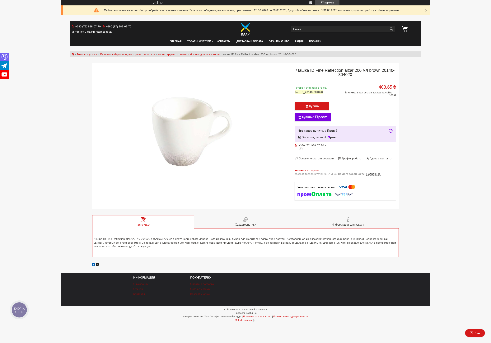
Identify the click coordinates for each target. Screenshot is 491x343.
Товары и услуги (199, 41)
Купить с (308, 117)
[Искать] (392, 29)
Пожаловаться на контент (257, 316)
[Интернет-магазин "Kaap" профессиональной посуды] (245, 29)
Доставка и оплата (249, 41)
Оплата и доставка (202, 283)
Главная (175, 41)
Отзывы (138, 288)
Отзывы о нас (279, 41)
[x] (97, 265)
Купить (314, 106)
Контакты (224, 41)
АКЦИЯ (299, 41)
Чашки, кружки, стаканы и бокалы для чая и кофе (188, 54)
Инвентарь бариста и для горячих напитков (127, 54)
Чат (477, 333)
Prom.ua (262, 309)
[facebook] (93, 265)
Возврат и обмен (200, 293)
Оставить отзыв (200, 288)
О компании (140, 283)
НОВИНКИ (315, 41)
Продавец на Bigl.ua (246, 313)
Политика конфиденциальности (290, 316)
